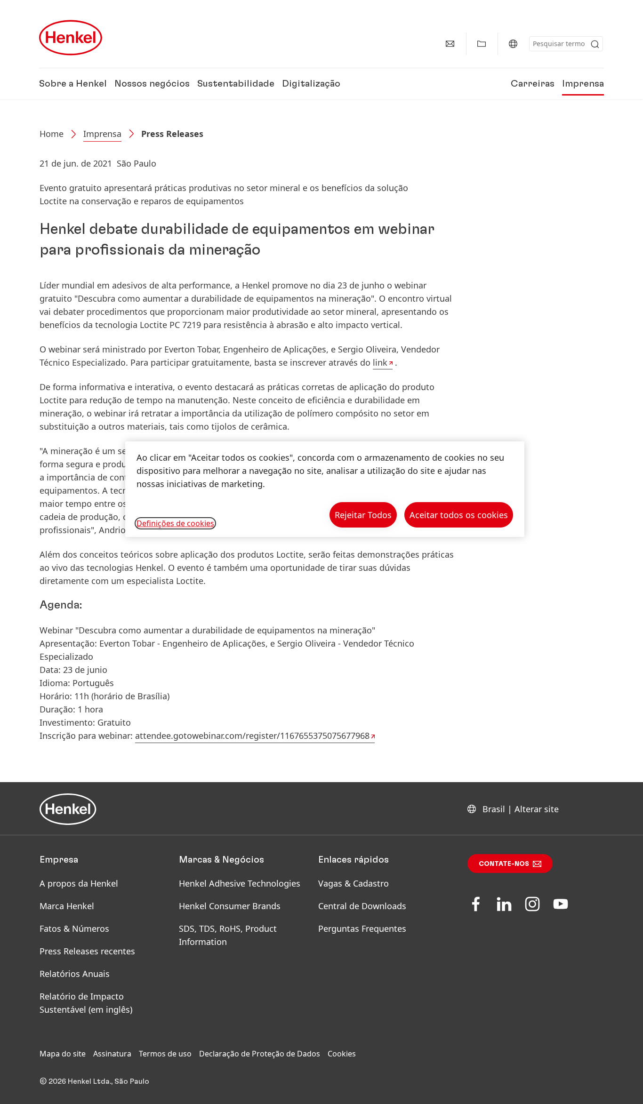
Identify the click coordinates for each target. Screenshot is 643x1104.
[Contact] (450, 43)
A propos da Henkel (79, 883)
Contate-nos (504, 864)
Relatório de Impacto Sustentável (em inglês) (86, 1003)
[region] (324, 489)
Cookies (342, 1053)
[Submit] (595, 44)
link (380, 362)
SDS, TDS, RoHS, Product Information (228, 935)
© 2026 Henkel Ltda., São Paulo (94, 1081)
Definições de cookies (175, 523)
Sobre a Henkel (73, 84)
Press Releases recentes (87, 951)
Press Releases (172, 133)
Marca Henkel (67, 906)
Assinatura (112, 1053)
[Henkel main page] (70, 37)
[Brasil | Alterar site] (513, 43)
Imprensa (583, 84)
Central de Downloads (362, 906)
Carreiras (533, 84)
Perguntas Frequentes (362, 928)
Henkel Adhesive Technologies (239, 883)
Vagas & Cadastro (353, 883)
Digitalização (311, 84)
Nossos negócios (152, 84)
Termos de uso (165, 1053)
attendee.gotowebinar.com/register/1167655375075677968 (252, 735)
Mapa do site (63, 1053)
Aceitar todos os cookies (459, 514)
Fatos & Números (74, 928)
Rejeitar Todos (363, 514)
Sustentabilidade (235, 84)
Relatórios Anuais (75, 973)
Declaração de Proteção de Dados (259, 1053)
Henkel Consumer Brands (230, 906)
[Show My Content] (481, 43)
